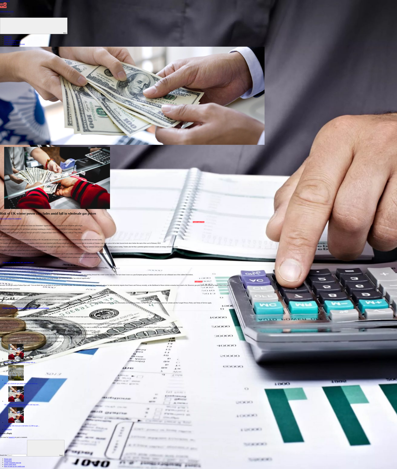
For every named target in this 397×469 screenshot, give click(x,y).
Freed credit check (10, 42)
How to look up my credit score (14, 44)
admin (10, 218)
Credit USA (198, 282)
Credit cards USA (198, 222)
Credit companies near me (12, 40)
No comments (16, 218)
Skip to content (5, 1)
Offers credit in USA (7, 11)
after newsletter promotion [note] (8, 313)
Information (8, 38)
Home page (8, 36)
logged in (12, 437)
